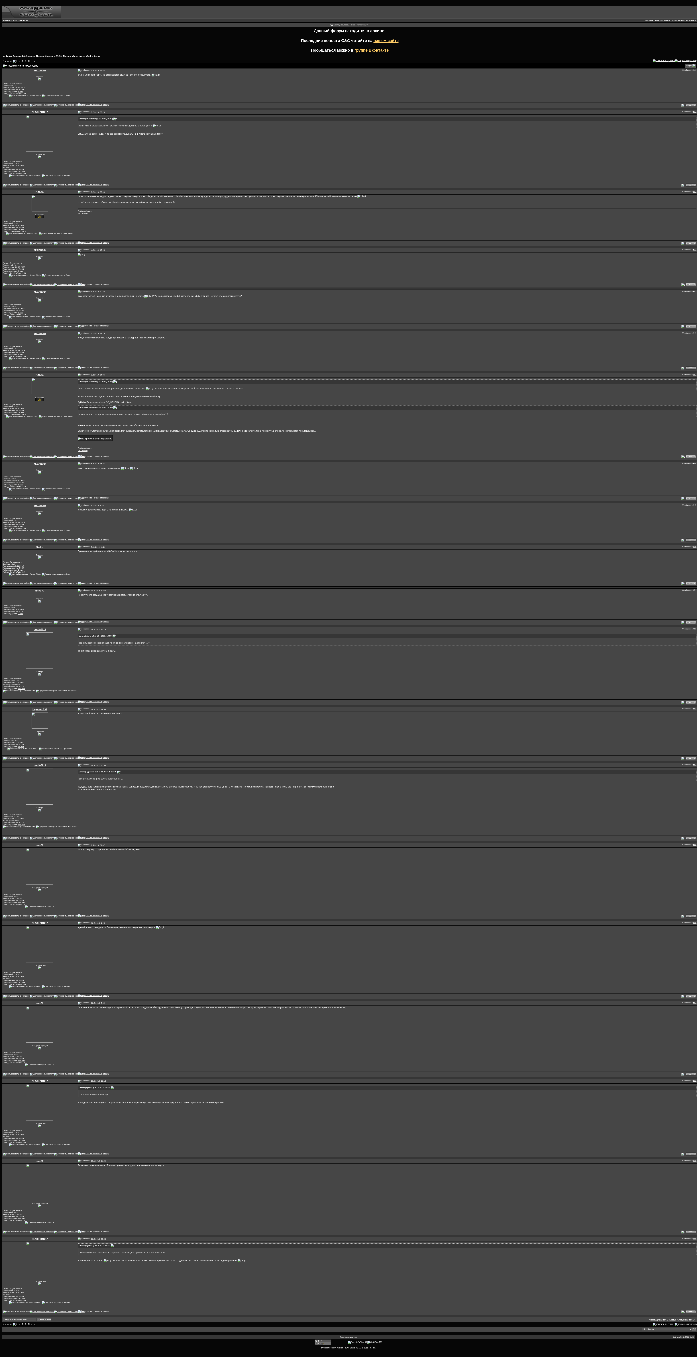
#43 (694, 192)
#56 (694, 923)
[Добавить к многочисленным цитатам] (683, 105)
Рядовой (40, 77)
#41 (694, 70)
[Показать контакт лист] (42, 105)
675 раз (21, 171)
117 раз (21, 902)
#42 (694, 112)
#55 (694, 845)
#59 (694, 1161)
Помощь (659, 20)
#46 (694, 333)
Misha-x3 (39, 590)
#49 (694, 505)
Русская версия (328, 1348)
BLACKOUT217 (40, 112)
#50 (694, 547)
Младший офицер (40, 887)
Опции (689, 66)
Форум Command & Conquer (20, 56)
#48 (694, 463)
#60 (694, 1238)
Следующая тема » (686, 1320)
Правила (649, 20)
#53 (694, 709)
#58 (694, 1081)
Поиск (667, 20)
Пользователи (678, 20)
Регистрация (362, 25)
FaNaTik (40, 192)
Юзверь (39, 672)
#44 (694, 250)
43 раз (21, 747)
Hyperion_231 (39, 709)
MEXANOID (40, 70)
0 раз (20, 614)
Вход (353, 25)
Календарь (691, 20)
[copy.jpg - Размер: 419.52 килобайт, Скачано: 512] (95, 438)
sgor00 (39, 845)
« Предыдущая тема (658, 1320)
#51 (694, 590)
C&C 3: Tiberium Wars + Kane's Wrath (73, 56)
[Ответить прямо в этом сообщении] (690, 105)
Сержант (40, 732)
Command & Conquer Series (15, 20)
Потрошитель (40, 155)
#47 (694, 374)
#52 (694, 629)
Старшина (39, 214)
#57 (694, 1003)
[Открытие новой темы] (686, 61)
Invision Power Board (346, 1348)
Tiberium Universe (44, 56)
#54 (694, 765)
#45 (694, 291)
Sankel (39, 547)
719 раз (21, 689)
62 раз (21, 229)
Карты (97, 56)
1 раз (20, 91)
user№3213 (40, 629)
